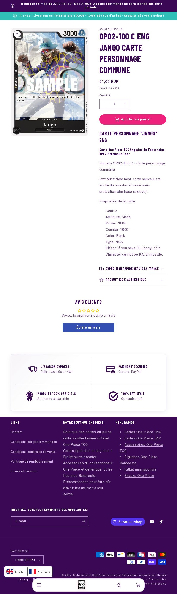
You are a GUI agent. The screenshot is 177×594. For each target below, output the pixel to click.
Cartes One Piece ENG (143, 432)
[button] (39, 585)
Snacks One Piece (139, 476)
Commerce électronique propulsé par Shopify (136, 575)
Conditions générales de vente (33, 451)
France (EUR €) (25, 559)
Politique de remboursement (32, 461)
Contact (16, 432)
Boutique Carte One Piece (89, 575)
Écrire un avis (88, 327)
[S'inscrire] (83, 521)
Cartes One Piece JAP (143, 438)
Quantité (104, 95)
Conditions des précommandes (34, 442)
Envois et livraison (24, 471)
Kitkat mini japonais (140, 469)
